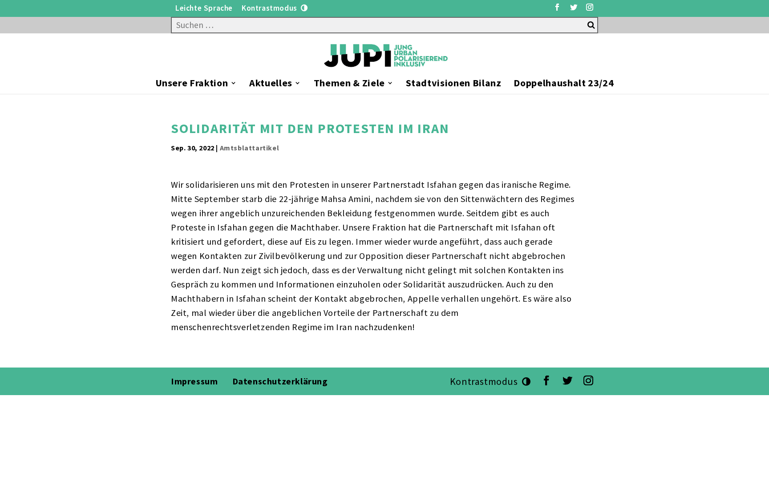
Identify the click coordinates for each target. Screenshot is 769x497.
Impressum (194, 381)
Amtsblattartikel (249, 147)
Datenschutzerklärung (281, 381)
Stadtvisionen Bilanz (453, 84)
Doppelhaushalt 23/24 (564, 84)
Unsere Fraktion (191, 84)
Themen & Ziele (349, 84)
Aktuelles (270, 84)
